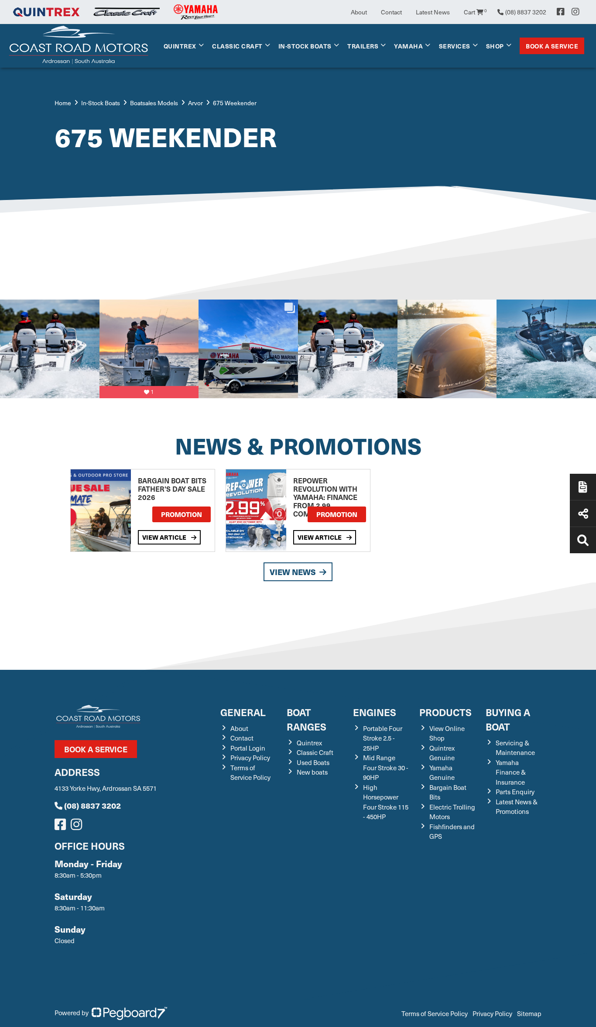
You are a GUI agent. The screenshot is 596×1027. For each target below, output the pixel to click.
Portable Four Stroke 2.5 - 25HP (382, 738)
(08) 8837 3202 (92, 805)
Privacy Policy (250, 757)
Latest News (433, 12)
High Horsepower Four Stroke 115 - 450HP (385, 802)
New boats (312, 772)
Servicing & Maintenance (515, 748)
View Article (165, 537)
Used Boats (313, 762)
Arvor (195, 102)
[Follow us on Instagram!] (78, 826)
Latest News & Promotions (517, 807)
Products (445, 712)
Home (63, 102)
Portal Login (247, 748)
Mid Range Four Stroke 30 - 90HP (385, 767)
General (243, 712)
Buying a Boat (508, 719)
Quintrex (180, 45)
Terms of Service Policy (250, 772)
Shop (495, 45)
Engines (374, 712)
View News (293, 571)
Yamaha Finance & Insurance (511, 772)
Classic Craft (237, 45)
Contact (391, 12)
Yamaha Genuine (442, 772)
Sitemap (529, 1013)
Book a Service (552, 45)
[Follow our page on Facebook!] (560, 11)
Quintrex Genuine (442, 753)
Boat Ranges (306, 719)
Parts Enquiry (515, 791)
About (359, 12)
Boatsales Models (154, 102)
